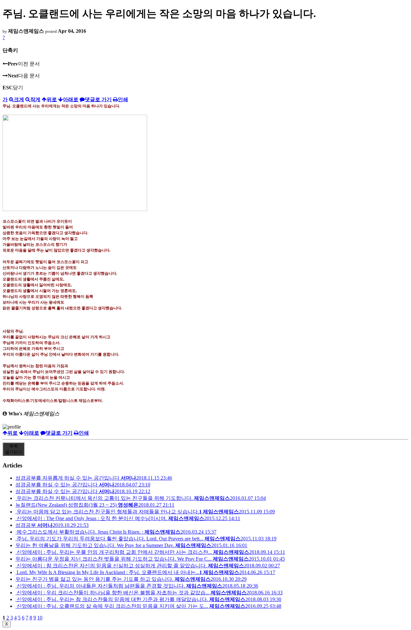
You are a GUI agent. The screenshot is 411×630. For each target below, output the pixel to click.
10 (39, 617)
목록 (13, 449)
